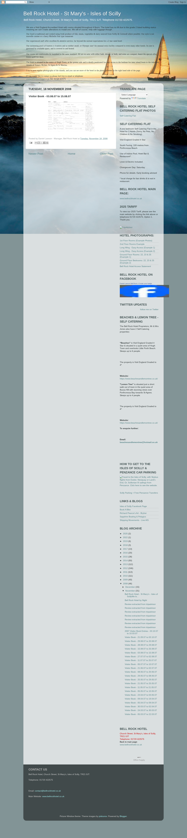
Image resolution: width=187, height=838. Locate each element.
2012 (125, 568)
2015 (125, 557)
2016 (125, 553)
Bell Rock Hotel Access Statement (135, 266)
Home (71, 153)
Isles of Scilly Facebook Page (133, 506)
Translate (141, 98)
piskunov (103, 816)
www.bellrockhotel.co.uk (131, 198)
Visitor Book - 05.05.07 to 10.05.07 (141, 691)
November (130, 591)
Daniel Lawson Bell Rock (128, 283)
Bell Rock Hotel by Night (136, 600)
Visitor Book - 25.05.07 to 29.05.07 (141, 680)
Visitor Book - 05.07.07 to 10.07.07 (141, 664)
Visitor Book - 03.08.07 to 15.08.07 (141, 653)
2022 (125, 537)
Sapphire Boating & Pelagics (133, 517)
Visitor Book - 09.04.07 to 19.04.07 (141, 699)
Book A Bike (125, 510)
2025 (125, 534)
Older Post (106, 153)
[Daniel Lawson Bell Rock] (144, 297)
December (130, 587)
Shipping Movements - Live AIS (134, 520)
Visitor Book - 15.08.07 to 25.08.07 (141, 649)
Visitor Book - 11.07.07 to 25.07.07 (141, 660)
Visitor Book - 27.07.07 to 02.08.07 (141, 656)
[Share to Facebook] (44, 142)
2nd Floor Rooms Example (132, 244)
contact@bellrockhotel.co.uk (38, 79)
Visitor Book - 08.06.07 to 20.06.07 (141, 672)
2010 (125, 576)
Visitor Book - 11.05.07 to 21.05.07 (141, 687)
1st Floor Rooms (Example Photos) (136, 241)
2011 (125, 572)
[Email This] (36, 142)
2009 (125, 580)
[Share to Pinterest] (47, 142)
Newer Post (35, 153)
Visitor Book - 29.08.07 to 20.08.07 (141, 641)
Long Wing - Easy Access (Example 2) (137, 251)
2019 (125, 541)
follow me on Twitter (149, 309)
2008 (125, 584)
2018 (125, 545)
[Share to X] (41, 142)
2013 (125, 564)
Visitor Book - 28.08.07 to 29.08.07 (141, 645)
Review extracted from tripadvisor (140, 604)
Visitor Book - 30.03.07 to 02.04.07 (141, 706)
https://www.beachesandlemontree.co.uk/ (139, 379)
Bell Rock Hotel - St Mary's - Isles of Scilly (72, 14)
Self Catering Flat (128, 116)
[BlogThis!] (38, 142)
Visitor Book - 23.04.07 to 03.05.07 (141, 695)
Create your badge (145, 283)
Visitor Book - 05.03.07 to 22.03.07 (141, 714)
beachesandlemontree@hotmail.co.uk (139, 442)
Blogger (123, 816)
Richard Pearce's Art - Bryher (133, 513)
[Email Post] (31, 142)
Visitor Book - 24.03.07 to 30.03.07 (141, 710)
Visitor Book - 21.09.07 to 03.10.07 (141, 637)
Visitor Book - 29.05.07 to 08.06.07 (141, 676)
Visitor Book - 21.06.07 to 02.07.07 (141, 668)
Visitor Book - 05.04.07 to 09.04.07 (141, 703)
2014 (125, 560)
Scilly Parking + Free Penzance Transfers (139, 493)
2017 (125, 549)
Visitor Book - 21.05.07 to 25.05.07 (141, 683)
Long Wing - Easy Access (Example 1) (137, 248)
